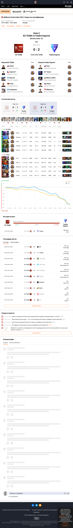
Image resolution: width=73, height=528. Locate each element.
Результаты (26, 26)
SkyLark (18, 150)
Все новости (36, 333)
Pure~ (17, 158)
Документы (36, 512)
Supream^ (18, 137)
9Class (17, 171)
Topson (18, 175)
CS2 (8, 6)
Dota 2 (3, 6)
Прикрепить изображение (64, 493)
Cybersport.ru (33, 525)
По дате (5, 342)
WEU (36, 42)
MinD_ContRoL (19, 162)
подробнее (62, 516)
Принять (65, 525)
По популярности (14, 342)
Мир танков (15, 6)
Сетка (3, 26)
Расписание (10, 26)
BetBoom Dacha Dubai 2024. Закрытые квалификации (24, 17)
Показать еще (36, 306)
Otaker (17, 133)
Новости (19, 26)
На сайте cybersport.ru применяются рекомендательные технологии (49, 510)
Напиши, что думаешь (16, 493)
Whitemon (18, 167)
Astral (17, 141)
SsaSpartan (19, 145)
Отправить (68, 493)
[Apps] (64, 2)
